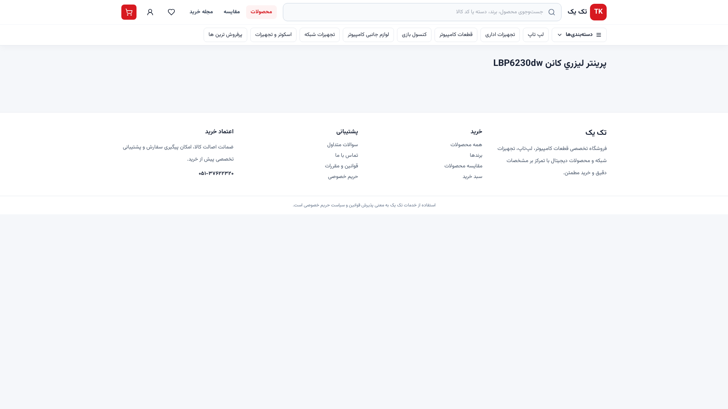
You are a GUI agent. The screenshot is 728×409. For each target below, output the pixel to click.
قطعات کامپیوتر (455, 35)
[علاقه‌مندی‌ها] (171, 12)
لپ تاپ (536, 35)
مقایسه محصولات (463, 166)
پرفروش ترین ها (225, 35)
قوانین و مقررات (341, 166)
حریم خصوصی (343, 177)
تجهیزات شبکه (319, 35)
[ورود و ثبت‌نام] (150, 12)
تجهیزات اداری (500, 35)
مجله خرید (201, 12)
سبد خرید (472, 177)
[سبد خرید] (128, 12)
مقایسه (232, 12)
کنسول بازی (414, 35)
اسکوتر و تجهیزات (273, 35)
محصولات (261, 12)
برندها (476, 155)
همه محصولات (466, 145)
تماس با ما (346, 155)
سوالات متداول (342, 145)
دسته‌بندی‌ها (579, 35)
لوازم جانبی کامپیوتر (368, 35)
